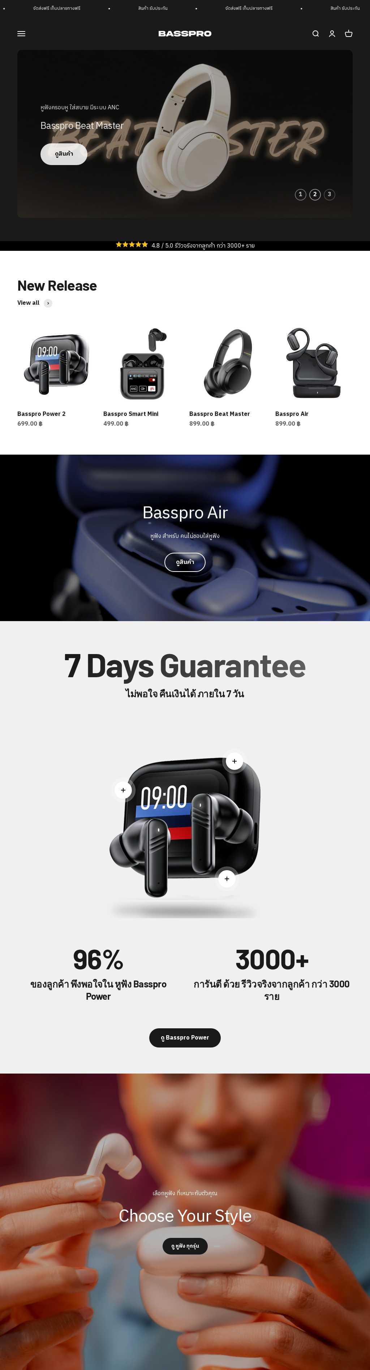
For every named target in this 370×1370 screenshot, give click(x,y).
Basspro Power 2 (41, 414)
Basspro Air (292, 414)
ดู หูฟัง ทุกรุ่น (185, 1246)
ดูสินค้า (64, 154)
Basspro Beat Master (219, 414)
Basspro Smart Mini (130, 414)
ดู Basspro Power (185, 1038)
